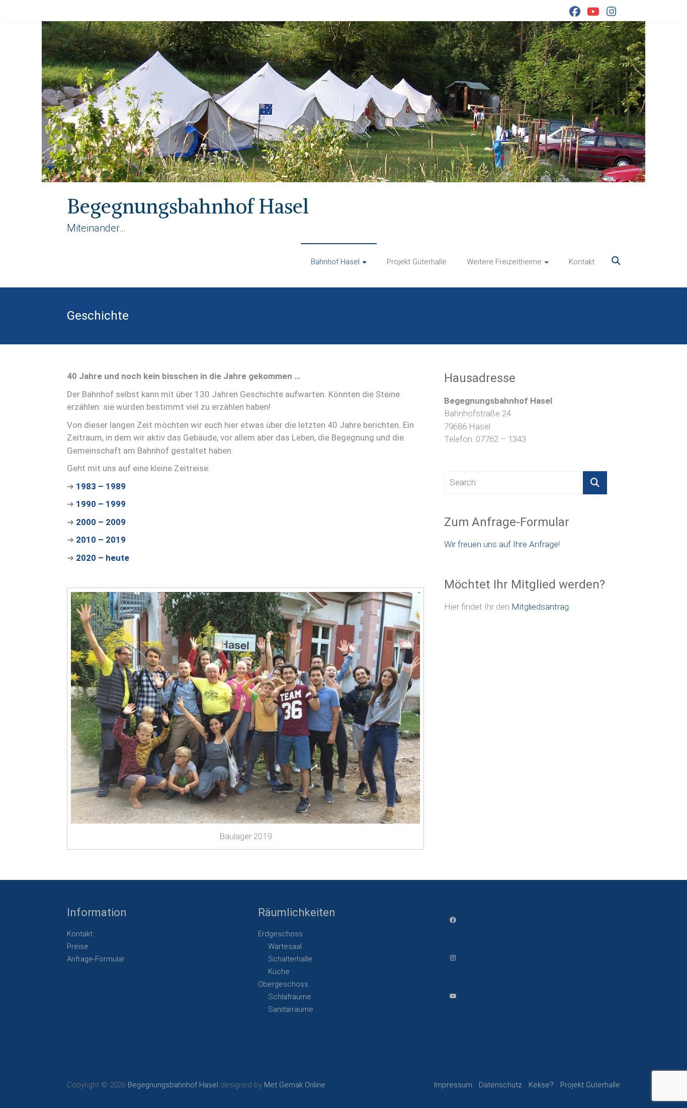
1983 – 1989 (101, 486)
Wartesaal (285, 946)
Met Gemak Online (294, 1084)
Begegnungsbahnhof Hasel (188, 206)
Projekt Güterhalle (417, 261)
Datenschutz (500, 1084)
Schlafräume (289, 996)
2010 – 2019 (101, 540)
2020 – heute (102, 558)
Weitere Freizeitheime (504, 261)
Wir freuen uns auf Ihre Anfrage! (502, 544)
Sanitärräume (290, 1009)
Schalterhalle (290, 959)
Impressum (453, 1084)
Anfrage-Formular (96, 959)
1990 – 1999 (101, 504)
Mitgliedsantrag (540, 607)
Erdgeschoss (280, 933)
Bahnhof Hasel (335, 261)
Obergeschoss (283, 984)
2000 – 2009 (101, 522)
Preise (78, 946)
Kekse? (541, 1084)
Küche (279, 971)
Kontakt (581, 261)
